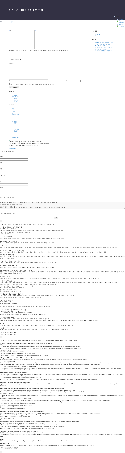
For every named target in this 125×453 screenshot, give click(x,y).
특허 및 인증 (15, 100)
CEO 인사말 (101, 10)
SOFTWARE (101, 27)
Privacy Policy (12, 148)
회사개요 (100, 9)
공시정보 (97, 29)
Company (97, 7)
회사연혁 (100, 14)
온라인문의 (101, 39)
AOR (99, 22)
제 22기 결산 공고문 (100, 46)
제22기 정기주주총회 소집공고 (103, 47)
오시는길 (100, 17)
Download (97, 41)
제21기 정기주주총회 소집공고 (103, 51)
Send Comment (14, 87)
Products (97, 19)
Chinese (120, 24)
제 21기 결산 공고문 (100, 49)
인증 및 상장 (101, 15)
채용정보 (100, 32)
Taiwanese (121, 26)
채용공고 (100, 34)
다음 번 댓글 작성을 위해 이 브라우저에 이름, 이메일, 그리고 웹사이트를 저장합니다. (32, 84)
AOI (99, 20)
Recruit (97, 30)
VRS (99, 24)
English (120, 21)
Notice (96, 35)
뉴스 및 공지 (101, 37)
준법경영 (100, 12)
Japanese (121, 22)
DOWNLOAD (15, 137)
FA (99, 25)
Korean (120, 19)
